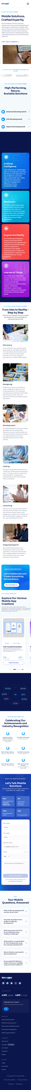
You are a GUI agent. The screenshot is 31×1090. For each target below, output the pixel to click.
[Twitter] (15, 983)
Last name (6, 833)
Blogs (4, 1054)
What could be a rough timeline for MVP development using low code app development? (14, 943)
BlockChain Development (10, 1026)
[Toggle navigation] (28, 3)
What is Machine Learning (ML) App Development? (14, 953)
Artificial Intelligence (9, 1029)
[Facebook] (7, 983)
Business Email (7, 842)
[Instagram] (11, 983)
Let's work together (10, 42)
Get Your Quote (11, 585)
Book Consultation (15, 876)
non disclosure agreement (15, 881)
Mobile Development (9, 1023)
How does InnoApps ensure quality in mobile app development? (13, 921)
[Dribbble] (19, 983)
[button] (5, 856)
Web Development (8, 1019)
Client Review (14, 663)
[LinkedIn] (3, 983)
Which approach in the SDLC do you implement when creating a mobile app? (13, 932)
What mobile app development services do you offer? (14, 911)
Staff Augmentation (8, 1033)
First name (6, 823)
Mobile (5, 852)
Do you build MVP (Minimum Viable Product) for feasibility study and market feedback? (13, 963)
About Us (5, 1041)
